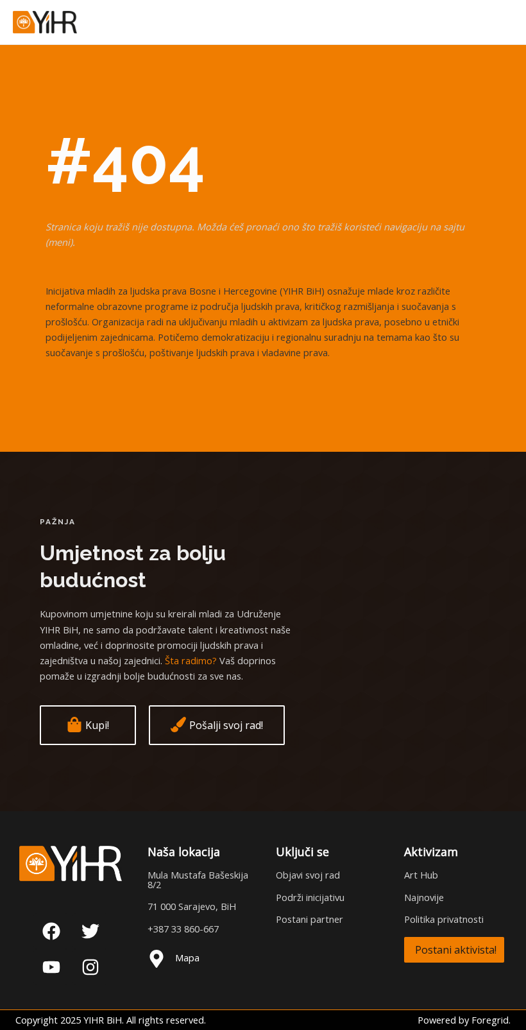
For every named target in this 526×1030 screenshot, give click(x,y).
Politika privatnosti (444, 919)
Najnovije (424, 897)
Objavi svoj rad (308, 874)
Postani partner (309, 919)
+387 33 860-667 (183, 928)
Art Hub (421, 874)
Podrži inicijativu (310, 897)
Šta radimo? (191, 660)
